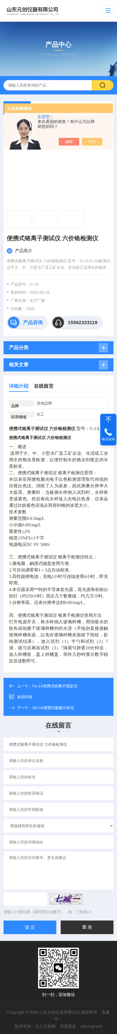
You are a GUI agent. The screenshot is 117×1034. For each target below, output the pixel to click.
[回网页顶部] (108, 419)
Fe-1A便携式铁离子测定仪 (54, 686)
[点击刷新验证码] (66, 899)
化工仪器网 (45, 1026)
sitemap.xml (91, 1026)
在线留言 (44, 386)
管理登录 (68, 1026)
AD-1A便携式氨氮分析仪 (53, 708)
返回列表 (24, 697)
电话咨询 (108, 439)
